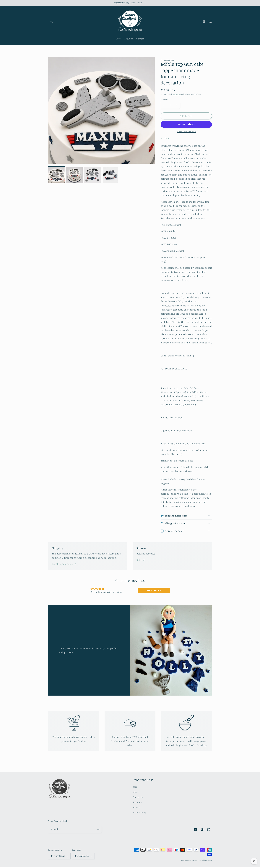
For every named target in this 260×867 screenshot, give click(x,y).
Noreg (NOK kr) (58, 856)
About (135, 792)
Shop (135, 787)
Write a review (153, 590)
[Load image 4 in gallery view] (110, 175)
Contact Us (138, 797)
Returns (140, 560)
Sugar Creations (191, 860)
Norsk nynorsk (82, 856)
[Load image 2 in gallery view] (74, 175)
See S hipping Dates (62, 564)
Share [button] (166, 138)
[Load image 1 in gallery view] (56, 175)
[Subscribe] (98, 829)
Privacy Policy (139, 812)
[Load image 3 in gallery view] (92, 175)
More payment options (186, 131)
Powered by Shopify (205, 860)
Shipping (177, 94)
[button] (51, 21)
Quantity (164, 99)
